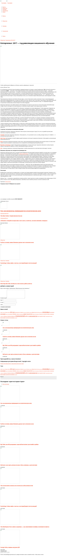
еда (38, 312)
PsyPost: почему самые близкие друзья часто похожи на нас (17, 242)
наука (34, 314)
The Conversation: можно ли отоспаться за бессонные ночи (16, 485)
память (48, 314)
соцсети (41, 316)
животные (40, 312)
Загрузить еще (3, 550)
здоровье (45, 312)
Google (4, 312)
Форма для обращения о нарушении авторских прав (12, 363)
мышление (29, 314)
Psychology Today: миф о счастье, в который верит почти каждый (18, 263)
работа (27, 316)
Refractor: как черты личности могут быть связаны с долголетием (21, 354)
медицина (21, 314)
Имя (1, 300)
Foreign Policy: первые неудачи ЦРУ (10, 547)
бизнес (21, 312)
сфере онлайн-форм (23, 153)
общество (41, 314)
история (2, 314)
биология (24, 312)
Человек (4, 9)
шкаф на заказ (3, 378)
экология (8, 317)
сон (38, 316)
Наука (4, 12)
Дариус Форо (7, 312)
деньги (33, 312)
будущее (28, 312)
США (13, 312)
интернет (52, 312)
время (30, 312)
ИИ (11, 312)
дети (36, 312)
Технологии (5, 10)
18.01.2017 (13, 40)
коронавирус (10, 314)
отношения (45, 314)
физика (51, 316)
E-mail (2, 302)
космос (14, 314)
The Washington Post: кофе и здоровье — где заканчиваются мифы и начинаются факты (24, 526)
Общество (5, 8)
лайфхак (18, 314)
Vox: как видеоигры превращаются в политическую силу (18, 327)
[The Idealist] (6, 3)
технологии (48, 316)
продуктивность (11, 316)
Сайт (1, 304)
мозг (24, 314)
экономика (12, 317)
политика (52, 314)
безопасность (17, 312)
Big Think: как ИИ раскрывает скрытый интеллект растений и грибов (22, 345)
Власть (4, 7)
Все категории (6, 384)
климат (7, 314)
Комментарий (3, 298)
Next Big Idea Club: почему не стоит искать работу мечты (16, 283)
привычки (2, 316)
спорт (44, 316)
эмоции (16, 317)
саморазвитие (33, 316)
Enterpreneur (8, 181)
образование (37, 314)
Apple (1, 312)
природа (5, 316)
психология (20, 316)
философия (3, 317)
